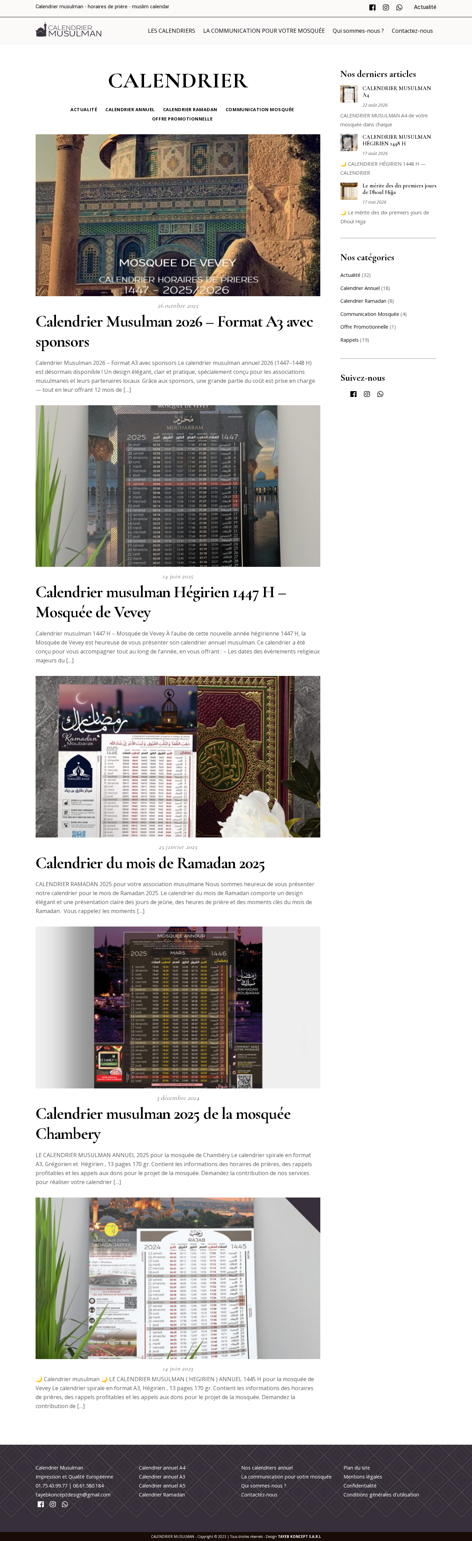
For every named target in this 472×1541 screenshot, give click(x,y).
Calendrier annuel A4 (162, 1467)
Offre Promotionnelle (182, 119)
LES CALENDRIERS (171, 31)
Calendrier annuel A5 (162, 1485)
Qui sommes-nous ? (358, 31)
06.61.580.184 (88, 1485)
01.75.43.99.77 (51, 1485)
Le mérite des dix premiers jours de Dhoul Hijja (399, 189)
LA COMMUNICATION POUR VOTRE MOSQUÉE (264, 31)
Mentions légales (362, 1476)
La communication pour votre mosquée (286, 1476)
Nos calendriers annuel (267, 1467)
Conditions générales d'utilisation (381, 1494)
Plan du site (356, 1467)
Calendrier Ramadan (190, 109)
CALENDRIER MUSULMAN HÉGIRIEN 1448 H (396, 140)
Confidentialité (360, 1485)
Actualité (425, 7)
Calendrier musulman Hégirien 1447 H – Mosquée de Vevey (161, 602)
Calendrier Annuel (130, 109)
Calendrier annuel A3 (162, 1476)
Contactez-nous (412, 31)
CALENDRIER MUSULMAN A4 (396, 91)
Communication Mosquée (260, 109)
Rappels (349, 340)
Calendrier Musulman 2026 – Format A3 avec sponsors (174, 331)
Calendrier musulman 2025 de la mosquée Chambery (163, 1124)
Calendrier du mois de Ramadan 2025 (150, 863)
